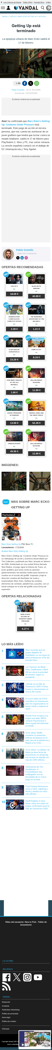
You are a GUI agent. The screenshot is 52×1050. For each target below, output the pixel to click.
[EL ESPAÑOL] (49, 8)
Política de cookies (9, 1021)
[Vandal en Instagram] (27, 977)
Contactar (5, 1006)
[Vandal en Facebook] (6, 977)
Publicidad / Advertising (11, 1010)
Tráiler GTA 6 (27, 2)
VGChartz (5, 1029)
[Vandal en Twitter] (16, 977)
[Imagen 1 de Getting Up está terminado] (14, 481)
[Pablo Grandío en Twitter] (18, 257)
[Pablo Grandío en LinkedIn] (22, 257)
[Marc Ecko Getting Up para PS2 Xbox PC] (11, 527)
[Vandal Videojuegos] (26, 7)
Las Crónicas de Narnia (12, 2)
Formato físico (39, 2)
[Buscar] (42, 7)
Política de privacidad (10, 1014)
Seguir (5, 502)
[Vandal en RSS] (6, 986)
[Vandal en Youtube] (37, 977)
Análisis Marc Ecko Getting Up (15, 551)
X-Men (48, 2)
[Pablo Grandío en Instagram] (26, 257)
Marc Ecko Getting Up (11, 544)
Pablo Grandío (18, 90)
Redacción (6, 1002)
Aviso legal (6, 1017)
